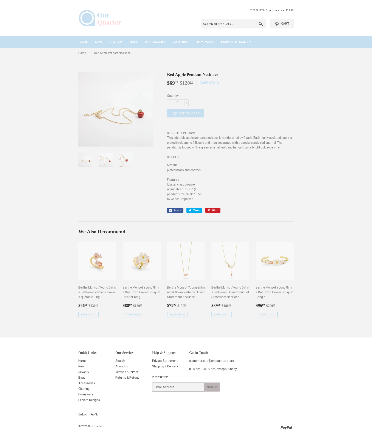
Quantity (173, 95)
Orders (82, 414)
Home (83, 42)
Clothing (181, 42)
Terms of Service (127, 372)
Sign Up (212, 387)
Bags (134, 42)
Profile (94, 414)
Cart (284, 23)
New (98, 42)
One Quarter (95, 426)
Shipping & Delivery (165, 366)
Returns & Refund (127, 377)
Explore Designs (235, 42)
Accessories (155, 42)
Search (120, 360)
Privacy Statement (165, 360)
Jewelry (116, 42)
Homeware (205, 42)
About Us (121, 366)
